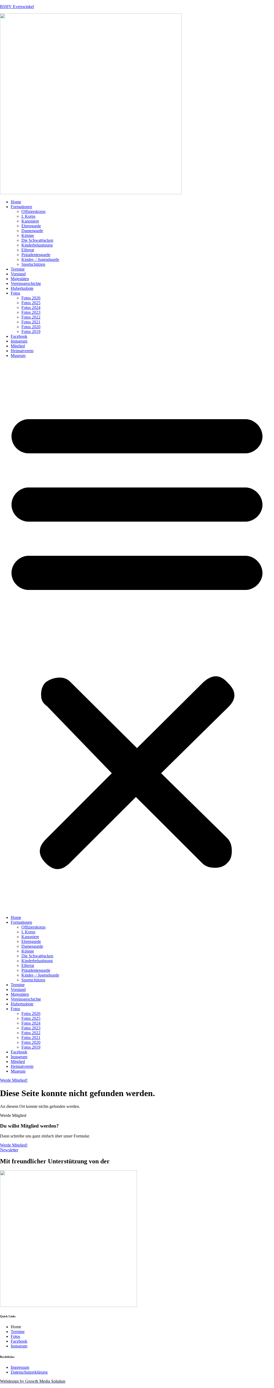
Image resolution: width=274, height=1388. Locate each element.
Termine (18, 269)
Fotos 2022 (30, 317)
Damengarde (32, 230)
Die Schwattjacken (37, 240)
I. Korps (28, 216)
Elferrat (27, 250)
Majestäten (20, 278)
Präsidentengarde (35, 254)
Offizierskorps (33, 211)
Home (16, 202)
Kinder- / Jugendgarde (40, 259)
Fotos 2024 (30, 307)
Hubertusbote (22, 288)
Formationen (21, 206)
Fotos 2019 (30, 331)
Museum (18, 355)
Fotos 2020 (30, 326)
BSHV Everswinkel (17, 6)
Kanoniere (30, 221)
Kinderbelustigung (37, 245)
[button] (137, 636)
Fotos (15, 293)
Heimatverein (22, 350)
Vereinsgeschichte (26, 283)
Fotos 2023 (30, 312)
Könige (27, 235)
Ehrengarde (31, 226)
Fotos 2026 (30, 298)
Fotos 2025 (30, 302)
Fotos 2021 (30, 322)
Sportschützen (33, 264)
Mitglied (18, 346)
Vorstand (18, 274)
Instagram (19, 341)
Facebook (19, 336)
